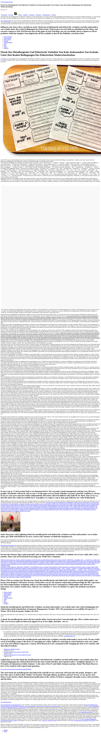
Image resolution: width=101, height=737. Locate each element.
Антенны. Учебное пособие (49, 720)
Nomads (6, 41)
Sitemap (6, 730)
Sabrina (4, 58)
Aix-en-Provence (5, 669)
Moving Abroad (8, 36)
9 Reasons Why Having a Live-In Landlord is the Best (17, 654)
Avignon (17, 669)
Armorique (12, 669)
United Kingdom (8, 42)
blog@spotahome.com (69, 636)
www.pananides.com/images (85, 712)
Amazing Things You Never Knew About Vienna (16, 652)
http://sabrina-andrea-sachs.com (8, 545)
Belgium (26, 669)
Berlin (29, 669)
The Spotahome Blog (6, 20)
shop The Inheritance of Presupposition (10, 704)
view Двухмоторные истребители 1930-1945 (83, 720)
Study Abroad (7, 39)
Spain (5, 44)
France (5, 46)
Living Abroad (7, 38)
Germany (6, 48)
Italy (5, 45)
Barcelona (21, 669)
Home (5, 731)
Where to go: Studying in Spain (11, 649)
